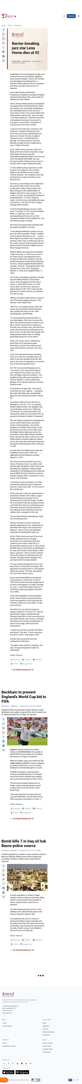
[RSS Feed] (30, 1063)
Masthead (46, 1026)
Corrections (46, 1035)
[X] (13, 1063)
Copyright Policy (48, 1049)
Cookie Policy (47, 1052)
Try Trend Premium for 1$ (23, 670)
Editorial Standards (48, 1032)
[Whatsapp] (4, 1063)
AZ (74, 1080)
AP (37, 86)
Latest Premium (7, 1026)
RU (77, 1080)
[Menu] (78, 16)
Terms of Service (48, 1043)
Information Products (9, 1046)
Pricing (4, 1043)
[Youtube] (17, 1063)
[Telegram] (22, 1063)
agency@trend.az (7, 1013)
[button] (3, 30)
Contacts (45, 1029)
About (44, 1023)
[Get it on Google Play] (22, 1072)
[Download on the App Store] (8, 1072)
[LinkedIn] (26, 1063)
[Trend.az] (9, 16)
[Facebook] (8, 1063)
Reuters (35, 902)
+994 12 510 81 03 (7, 1010)
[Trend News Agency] (8, 994)
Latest (4, 1023)
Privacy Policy (47, 1046)
